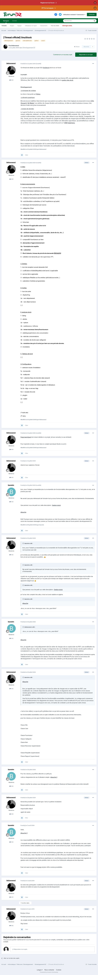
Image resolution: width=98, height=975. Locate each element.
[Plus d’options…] (93, 63)
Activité (14, 21)
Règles (12, 25)
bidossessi (15, 45)
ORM (65, 123)
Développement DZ (29, 47)
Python (38, 94)
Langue (39, 970)
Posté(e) (28, 63)
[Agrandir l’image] (45, 557)
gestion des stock (67, 80)
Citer (26, 155)
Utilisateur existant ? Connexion (73, 14)
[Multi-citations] (22, 155)
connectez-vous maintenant (65, 939)
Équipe (20, 25)
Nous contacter (49, 970)
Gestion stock (56, 505)
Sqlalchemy (71, 123)
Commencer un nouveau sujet (62, 54)
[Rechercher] (94, 20)
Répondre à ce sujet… (21, 949)
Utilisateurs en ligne (31, 25)
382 (12, 501)
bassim (11, 485)
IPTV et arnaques (47, 8)
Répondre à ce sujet (86, 54)
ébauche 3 (24, 833)
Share (77, 46)
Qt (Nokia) (31, 103)
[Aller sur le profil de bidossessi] (5, 47)
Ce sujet (87, 20)
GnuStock (46, 67)
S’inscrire (92, 14)
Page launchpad (26, 437)
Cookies (58, 970)
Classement (43, 25)
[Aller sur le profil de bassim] (11, 492)
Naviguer (6, 21)
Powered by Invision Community (49, 972)
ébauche (23, 512)
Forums (4, 25)
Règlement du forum (47, 3)
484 (12, 80)
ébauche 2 (53, 777)
